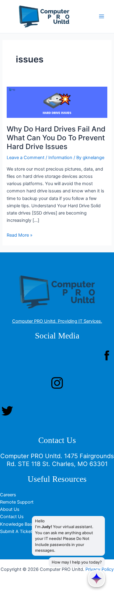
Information (60, 157)
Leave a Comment (25, 157)
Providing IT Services (79, 321)
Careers (8, 495)
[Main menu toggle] (101, 16)
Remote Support (16, 502)
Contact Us (12, 516)
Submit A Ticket (16, 531)
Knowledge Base (17, 524)
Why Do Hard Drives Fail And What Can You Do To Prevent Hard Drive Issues (56, 138)
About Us (9, 509)
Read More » (20, 235)
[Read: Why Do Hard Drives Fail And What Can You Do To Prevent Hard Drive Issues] (57, 102)
